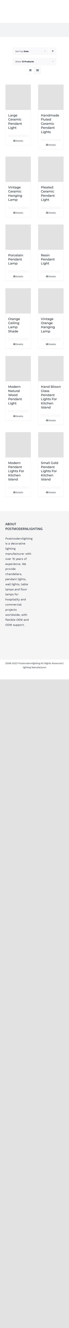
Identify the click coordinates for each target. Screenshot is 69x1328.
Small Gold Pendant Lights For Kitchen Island (49, 471)
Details (19, 141)
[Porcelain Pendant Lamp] (18, 237)
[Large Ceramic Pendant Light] (18, 97)
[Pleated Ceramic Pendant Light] (51, 169)
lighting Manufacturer (34, 667)
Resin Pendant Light (48, 259)
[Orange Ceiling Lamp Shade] (18, 301)
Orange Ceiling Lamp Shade (14, 325)
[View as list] (37, 70)
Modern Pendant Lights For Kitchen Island (16, 471)
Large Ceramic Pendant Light (15, 121)
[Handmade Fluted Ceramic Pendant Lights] (51, 97)
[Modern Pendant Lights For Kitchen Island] (18, 444)
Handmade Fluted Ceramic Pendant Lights (50, 123)
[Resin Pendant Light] (51, 237)
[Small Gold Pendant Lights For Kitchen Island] (51, 444)
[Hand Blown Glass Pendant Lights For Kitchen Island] (51, 368)
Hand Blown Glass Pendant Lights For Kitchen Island (51, 397)
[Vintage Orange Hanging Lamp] (51, 301)
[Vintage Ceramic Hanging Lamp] (18, 169)
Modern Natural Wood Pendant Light (15, 395)
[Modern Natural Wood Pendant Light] (18, 368)
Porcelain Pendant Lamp (15, 259)
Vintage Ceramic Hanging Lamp (15, 193)
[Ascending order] (52, 51)
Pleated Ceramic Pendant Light (48, 193)
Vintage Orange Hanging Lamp (48, 325)
